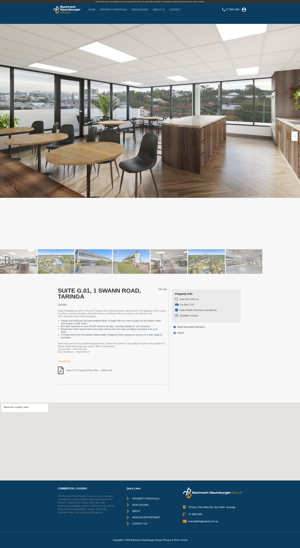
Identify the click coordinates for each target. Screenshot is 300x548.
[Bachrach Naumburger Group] (66, 12)
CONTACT (175, 9)
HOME (91, 9)
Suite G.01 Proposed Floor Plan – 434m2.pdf (89, 370)
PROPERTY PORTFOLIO (113, 9)
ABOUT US (159, 9)
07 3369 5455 (232, 9)
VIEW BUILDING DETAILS (191, 327)
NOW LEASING (140, 9)
